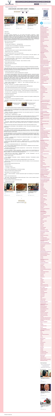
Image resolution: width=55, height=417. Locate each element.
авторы (37, 1)
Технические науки (43, 217)
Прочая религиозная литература (45, 269)
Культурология (42, 198)
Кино (41, 331)
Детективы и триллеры (44, 65)
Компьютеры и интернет (44, 231)
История (41, 197)
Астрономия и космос (43, 181)
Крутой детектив (43, 74)
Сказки (41, 152)
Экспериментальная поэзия (44, 166)
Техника (41, 324)
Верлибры (42, 156)
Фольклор (42, 347)
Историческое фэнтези (44, 37)
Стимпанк (42, 53)
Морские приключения (44, 132)
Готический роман (43, 32)
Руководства (42, 246)
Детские (41, 138)
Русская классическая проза (45, 100)
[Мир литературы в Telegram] (45, 24)
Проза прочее (42, 96)
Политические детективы (44, 78)
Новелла (41, 93)
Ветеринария (42, 188)
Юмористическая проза (44, 284)
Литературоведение (43, 199)
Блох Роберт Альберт (45, 19)
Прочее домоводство (43, 292)
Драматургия (42, 160)
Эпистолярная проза (43, 107)
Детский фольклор (43, 148)
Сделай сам (42, 296)
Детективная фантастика (44, 33)
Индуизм (41, 265)
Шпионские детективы (44, 83)
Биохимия (42, 185)
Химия (41, 223)
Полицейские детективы (44, 79)
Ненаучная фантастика (44, 46)
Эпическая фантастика (44, 60)
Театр (41, 335)
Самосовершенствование (44, 271)
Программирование (43, 237)
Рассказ (41, 97)
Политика (42, 207)
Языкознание (42, 228)
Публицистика (42, 261)
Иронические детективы (44, 69)
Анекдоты (42, 279)
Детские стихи (42, 147)
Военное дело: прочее (43, 360)
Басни (41, 155)
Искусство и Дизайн (43, 255)
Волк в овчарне (45, 17)
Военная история (43, 189)
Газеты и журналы (43, 328)
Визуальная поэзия (43, 157)
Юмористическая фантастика (45, 61)
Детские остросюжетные (44, 144)
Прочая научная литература (44, 208)
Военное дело (42, 355)
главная (18, 1)
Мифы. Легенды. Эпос (43, 176)
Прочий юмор (42, 282)
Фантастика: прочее (43, 57)
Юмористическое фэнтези (44, 62)
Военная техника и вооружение (45, 359)
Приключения (42, 128)
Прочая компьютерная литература (44, 240)
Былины (41, 348)
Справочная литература (44, 242)
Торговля (41, 316)
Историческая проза (43, 88)
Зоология (41, 194)
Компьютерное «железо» (44, 235)
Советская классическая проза (45, 104)
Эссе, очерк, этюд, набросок (44, 108)
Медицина (42, 202)
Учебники (42, 218)
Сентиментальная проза (44, 103)
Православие (42, 266)
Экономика (42, 320)
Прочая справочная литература (45, 243)
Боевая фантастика (43, 28)
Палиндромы (42, 162)
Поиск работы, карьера (44, 315)
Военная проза (42, 87)
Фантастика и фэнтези (44, 27)
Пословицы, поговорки (44, 352)
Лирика (41, 161)
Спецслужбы (42, 356)
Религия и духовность (44, 262)
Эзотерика (42, 274)
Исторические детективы (44, 70)
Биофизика (42, 184)
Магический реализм (43, 92)
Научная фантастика (43, 45)
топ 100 (32, 1)
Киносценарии (42, 342)
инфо (48, 1)
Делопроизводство (43, 307)
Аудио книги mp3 (45, 365)
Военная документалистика (45, 254)
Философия (42, 222)
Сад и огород (42, 295)
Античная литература (43, 170)
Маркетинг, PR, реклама (44, 312)
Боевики (41, 66)
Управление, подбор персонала (45, 317)
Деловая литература (44, 301)
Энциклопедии (42, 250)
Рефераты (41, 214)
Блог (28, 1)
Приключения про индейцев (45, 133)
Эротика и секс (42, 300)
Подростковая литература (44, 334)
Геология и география (43, 190)
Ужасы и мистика (43, 56)
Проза (41, 84)
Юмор (41, 278)
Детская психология (43, 193)
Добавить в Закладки (43, 3)
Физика (41, 219)
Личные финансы (43, 310)
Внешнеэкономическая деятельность (44, 304)
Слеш (41, 122)
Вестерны (41, 129)
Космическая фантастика (44, 40)
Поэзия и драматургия (44, 153)
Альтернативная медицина (44, 180)
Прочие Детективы (43, 80)
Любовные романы (43, 111)
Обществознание (43, 203)
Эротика (41, 125)
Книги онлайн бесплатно (45, 364)
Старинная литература (44, 169)
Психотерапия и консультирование (43, 211)
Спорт (41, 297)
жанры (23, 1)
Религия (41, 270)
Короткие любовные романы (45, 114)
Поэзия (41, 165)
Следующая (18, 11)
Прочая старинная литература (45, 177)
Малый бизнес (42, 311)
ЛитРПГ (41, 42)
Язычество (42, 275)
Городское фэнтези (43, 31)
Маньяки (41, 75)
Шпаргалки (42, 224)
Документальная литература (45, 251)
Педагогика (42, 206)
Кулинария (42, 291)
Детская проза (42, 142)
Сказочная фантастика (44, 50)
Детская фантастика (43, 143)
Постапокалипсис (43, 49)
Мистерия (42, 343)
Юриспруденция (43, 227)
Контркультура (42, 91)
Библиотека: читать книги (45, 367)
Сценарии (42, 344)
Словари (41, 247)
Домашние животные (43, 288)
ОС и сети (41, 236)
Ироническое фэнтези (43, 36)
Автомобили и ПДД (43, 325)
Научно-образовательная (44, 179)
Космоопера (42, 41)
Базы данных (42, 232)
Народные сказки (43, 351)
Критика (41, 256)
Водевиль (42, 339)
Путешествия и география (44, 137)
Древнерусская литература (44, 173)
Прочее (41, 327)
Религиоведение (43, 213)
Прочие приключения (44, 136)
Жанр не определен (43, 321)
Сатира (41, 283)
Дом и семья (42, 287)
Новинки (43, 1)
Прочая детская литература (44, 151)
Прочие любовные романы (44, 121)
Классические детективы (44, 71)
